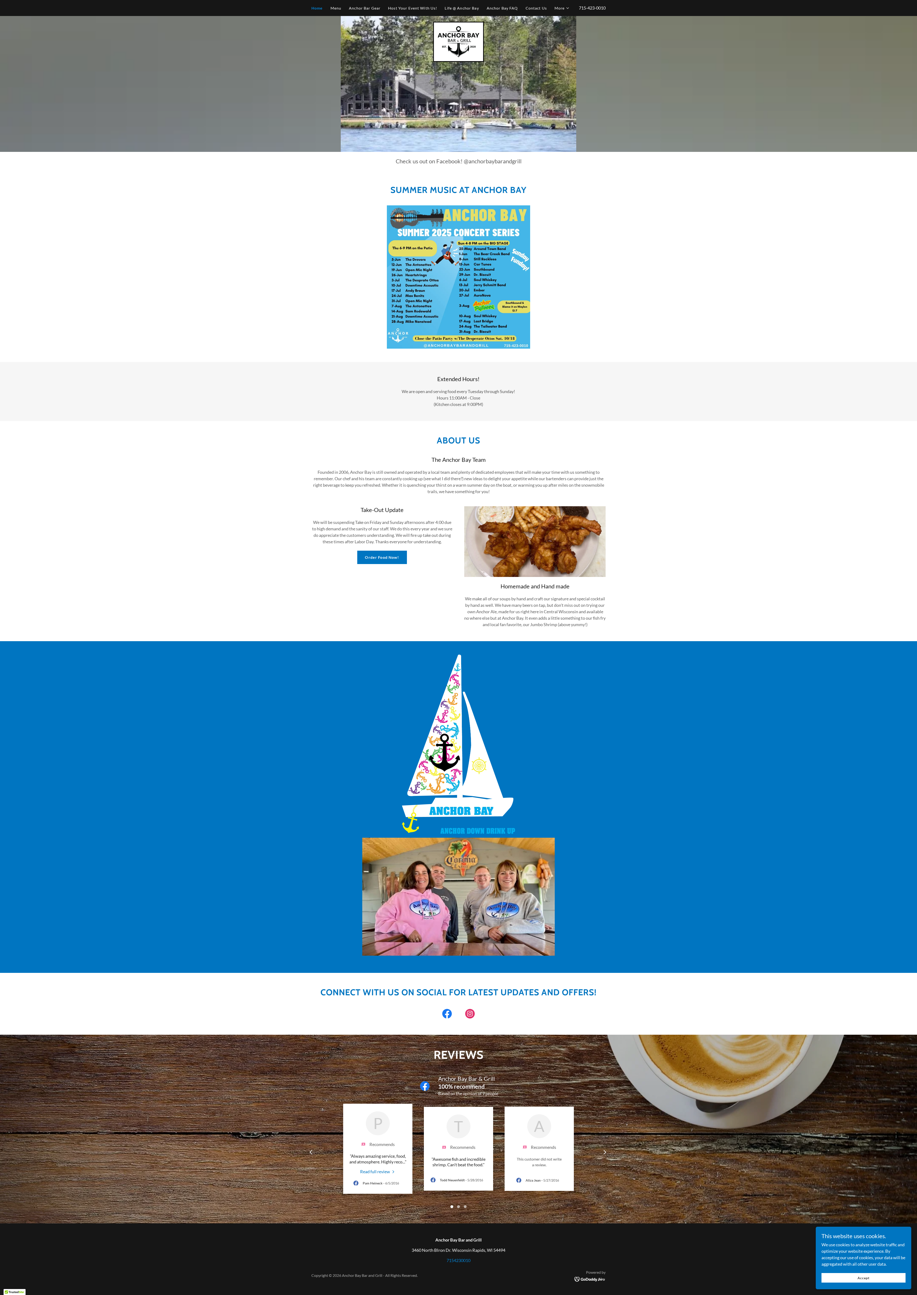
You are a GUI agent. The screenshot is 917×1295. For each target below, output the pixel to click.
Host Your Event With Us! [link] (412, 8)
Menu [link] (336, 8)
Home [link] (317, 8)
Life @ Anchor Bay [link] (462, 8)
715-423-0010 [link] (592, 8)
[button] (562, 8)
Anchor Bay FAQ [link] (502, 8)
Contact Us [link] (536, 8)
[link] (459, 41)
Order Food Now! (382, 557)
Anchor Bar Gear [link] (364, 8)
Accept (863, 1278)
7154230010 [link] (458, 1260)
